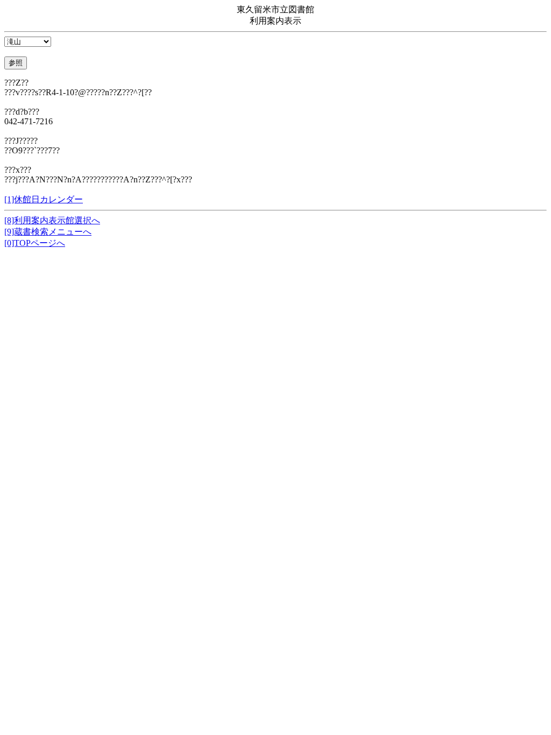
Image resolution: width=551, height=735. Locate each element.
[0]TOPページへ (34, 243)
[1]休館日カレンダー (43, 199)
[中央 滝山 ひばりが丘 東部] (27, 41)
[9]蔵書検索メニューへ (47, 231)
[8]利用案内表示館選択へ (52, 220)
